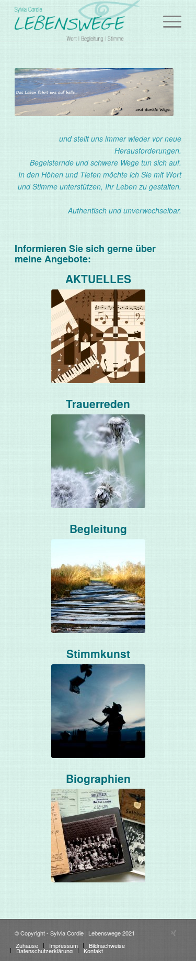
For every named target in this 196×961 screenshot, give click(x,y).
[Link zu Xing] (173, 932)
